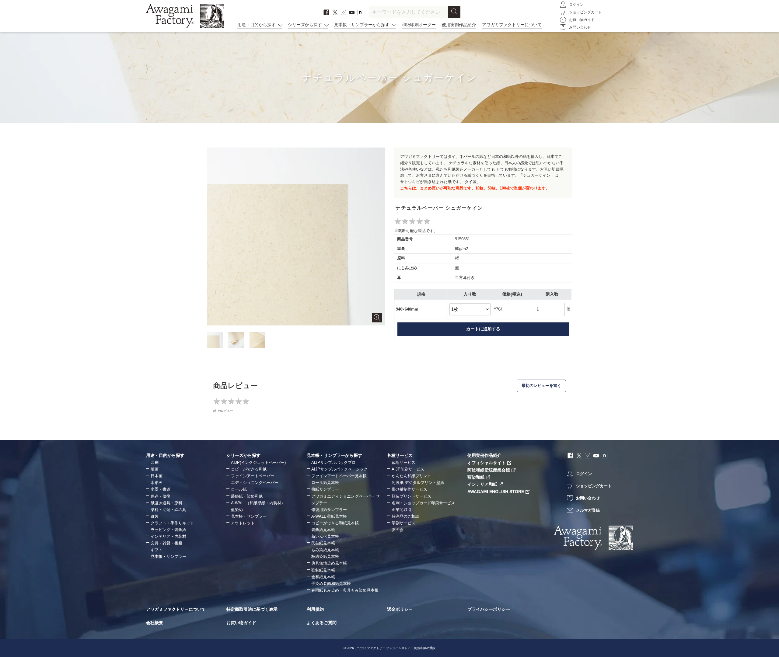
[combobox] (408, 12)
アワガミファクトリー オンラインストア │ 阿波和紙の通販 (395, 648)
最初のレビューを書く (541, 385)
